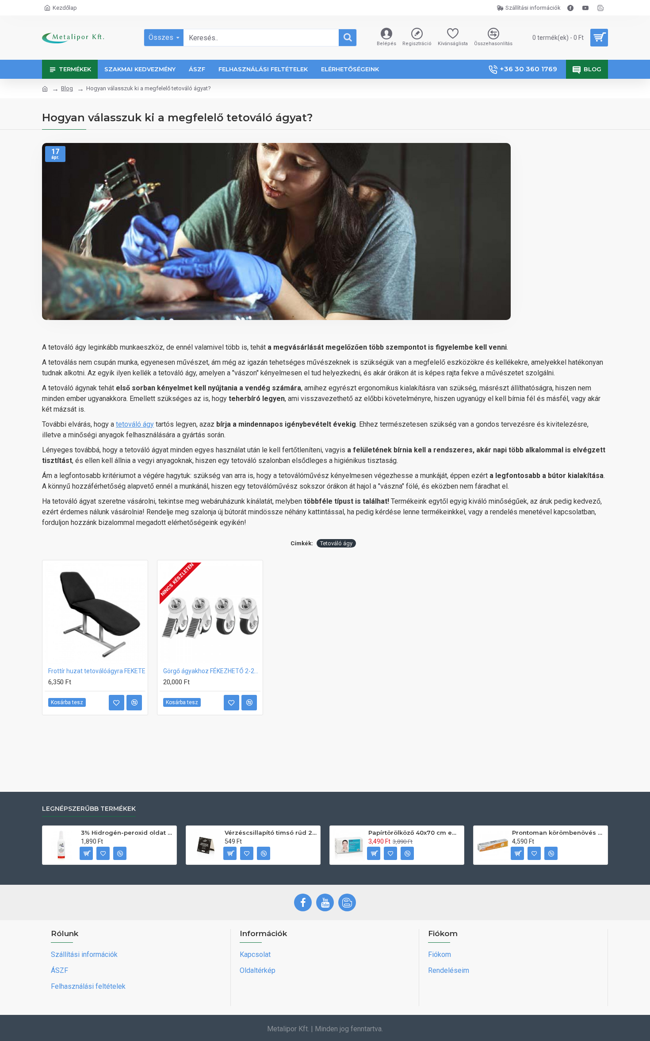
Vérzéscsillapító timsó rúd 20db (271, 832)
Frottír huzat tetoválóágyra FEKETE (96, 671)
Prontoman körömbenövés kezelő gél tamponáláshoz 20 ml (558, 832)
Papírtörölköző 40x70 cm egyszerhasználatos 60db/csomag (414, 832)
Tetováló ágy (336, 543)
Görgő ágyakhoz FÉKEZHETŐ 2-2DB (211, 671)
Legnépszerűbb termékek (89, 809)
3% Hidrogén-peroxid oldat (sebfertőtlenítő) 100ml (127, 832)
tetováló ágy (135, 424)
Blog (67, 88)
